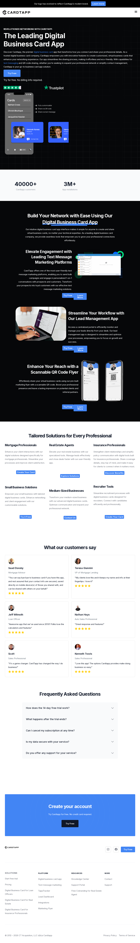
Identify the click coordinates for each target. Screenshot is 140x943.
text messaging (11, 63)
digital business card (43, 52)
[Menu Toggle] (136, 11)
